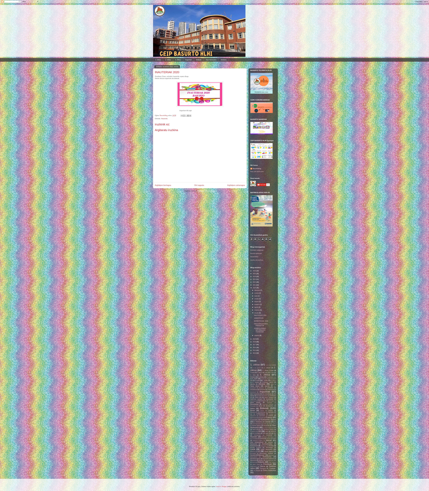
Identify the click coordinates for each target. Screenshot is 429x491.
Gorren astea (272, 423)
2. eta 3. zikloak (265, 367)
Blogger (224, 486)
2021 (254, 285)
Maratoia (253, 455)
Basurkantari (254, 404)
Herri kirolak (256, 429)
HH (259, 431)
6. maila (264, 380)
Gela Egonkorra (256, 423)
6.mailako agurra (267, 382)
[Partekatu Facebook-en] (188, 116)
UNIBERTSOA (258, 318)
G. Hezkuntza (258, 421)
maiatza (257, 304)
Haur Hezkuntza (211, 60)
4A (267, 378)
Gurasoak (266, 425)
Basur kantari (255, 402)
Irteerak (269, 440)
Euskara (269, 417)
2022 (254, 282)
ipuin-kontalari (254, 438)
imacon (218, 486)
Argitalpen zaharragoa (236, 185)
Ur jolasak (256, 470)
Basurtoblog (257, 168)
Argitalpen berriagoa (163, 185)
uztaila (256, 299)
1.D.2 (267, 365)
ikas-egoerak (257, 435)
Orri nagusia (199, 185)
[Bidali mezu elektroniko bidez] (182, 116)
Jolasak (270, 442)
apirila (256, 307)
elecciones (253, 415)
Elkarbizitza (262, 415)
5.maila (257, 380)
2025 (254, 273)
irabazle (268, 438)
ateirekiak (259, 395)
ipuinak (262, 438)
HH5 (264, 433)
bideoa (252, 408)
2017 (254, 344)
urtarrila (257, 335)
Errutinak (261, 417)
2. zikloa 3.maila (268, 370)
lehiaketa (252, 451)
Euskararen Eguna (268, 420)
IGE (275, 433)
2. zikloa (168, 60)
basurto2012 (254, 256)
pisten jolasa (256, 464)
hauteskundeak (267, 427)
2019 (254, 339)
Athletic (265, 395)
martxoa (257, 310)
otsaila (256, 313)
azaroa (256, 293)
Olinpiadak (268, 460)
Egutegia (271, 412)
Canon (262, 410)
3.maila (252, 377)
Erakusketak (253, 417)
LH (259, 451)
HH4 (258, 433)
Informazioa (264, 437)
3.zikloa (260, 377)
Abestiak (262, 384)
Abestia (252, 384)
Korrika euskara (255, 447)
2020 (254, 288)
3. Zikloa (178, 60)
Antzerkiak (271, 389)
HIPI (269, 433)
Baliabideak (269, 399)
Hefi (274, 427)
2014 (254, 353)
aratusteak (253, 392)
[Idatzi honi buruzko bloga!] (184, 116)
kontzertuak (254, 446)
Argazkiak (188, 60)
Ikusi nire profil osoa (256, 171)
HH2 (266, 431)
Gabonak (267, 422)
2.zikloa (259, 372)
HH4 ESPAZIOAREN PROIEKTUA (261, 324)
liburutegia (253, 453)
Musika (261, 460)
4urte (271, 378)
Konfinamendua (267, 444)
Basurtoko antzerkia (268, 404)
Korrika (271, 446)
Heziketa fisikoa (268, 429)
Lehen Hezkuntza (266, 449)
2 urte (254, 367)
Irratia (274, 438)
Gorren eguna (256, 425)
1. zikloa (158, 60)
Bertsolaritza (269, 406)
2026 (254, 271)
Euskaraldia (254, 419)
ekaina (256, 301)
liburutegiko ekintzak (266, 453)
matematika (271, 455)
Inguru (272, 437)
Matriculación (253, 457)
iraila (256, 296)
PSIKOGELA (253, 466)
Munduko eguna (255, 458)
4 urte (274, 377)
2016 (254, 347)
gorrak (264, 423)
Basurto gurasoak (256, 253)
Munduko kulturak (268, 458)
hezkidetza (253, 431)
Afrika (272, 384)
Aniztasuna (253, 389)
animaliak (270, 387)
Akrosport (261, 387)
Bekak (260, 406)
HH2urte (273, 431)
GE (275, 421)
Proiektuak (267, 464)
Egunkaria (262, 412)
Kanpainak (253, 444)
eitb (251, 414)
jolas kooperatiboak (256, 442)
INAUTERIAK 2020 (260, 315)
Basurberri (269, 402)
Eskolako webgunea (256, 250)
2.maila (252, 372)
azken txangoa (269, 397)
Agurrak (267, 386)
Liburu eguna (268, 451)
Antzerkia (262, 389)
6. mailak (256, 382)
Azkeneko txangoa (256, 399)
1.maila (273, 365)
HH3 (253, 433)
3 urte (272, 372)
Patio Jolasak (272, 462)
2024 (254, 276)
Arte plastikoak (266, 394)
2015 (254, 350)
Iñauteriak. (164, 118)
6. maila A (273, 380)
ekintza (271, 414)
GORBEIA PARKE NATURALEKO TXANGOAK (260, 330)
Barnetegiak (262, 400)
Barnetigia (271, 400)
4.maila (262, 378)
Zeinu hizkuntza (269, 470)
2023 (254, 279)
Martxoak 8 (262, 455)
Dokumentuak (254, 412)
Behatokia (253, 406)
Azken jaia (258, 397)
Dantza (270, 410)
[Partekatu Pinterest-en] (190, 116)
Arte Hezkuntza (255, 394)
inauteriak (269, 435)
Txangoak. (272, 468)
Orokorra (223, 60)
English (271, 415)
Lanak (252, 449)
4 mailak (269, 377)
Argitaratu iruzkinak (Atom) (206, 191)
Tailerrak (262, 466)
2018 (254, 342)
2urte (266, 372)
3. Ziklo (253, 375)
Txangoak (263, 468)
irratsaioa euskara (258, 440)
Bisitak (252, 410)
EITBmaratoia (261, 414)
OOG (253, 462)
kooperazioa (264, 445)
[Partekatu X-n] (186, 116)
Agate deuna (254, 386)
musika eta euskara (256, 260)
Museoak (253, 460)
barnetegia (253, 400)
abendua (257, 290)
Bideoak (198, 60)
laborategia (269, 447)
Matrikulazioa (267, 457)
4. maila (254, 378)
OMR (274, 460)
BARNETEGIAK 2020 (261, 321)
